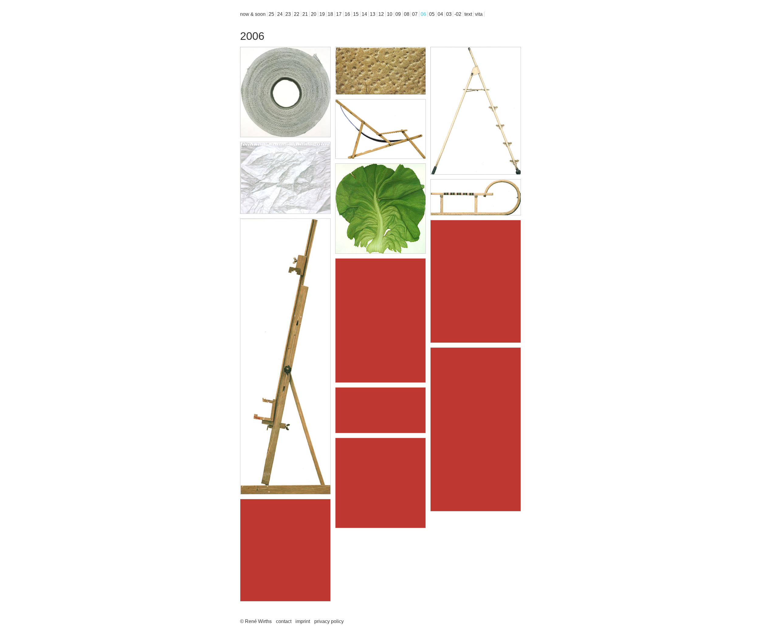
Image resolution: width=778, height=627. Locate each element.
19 (322, 14)
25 (271, 14)
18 (330, 14)
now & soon (253, 14)
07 (415, 14)
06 (423, 14)
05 (432, 14)
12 (381, 14)
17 (339, 14)
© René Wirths (256, 621)
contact (283, 621)
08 (406, 14)
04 (440, 14)
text (468, 14)
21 (305, 14)
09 (398, 14)
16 (347, 14)
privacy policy (329, 621)
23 (288, 14)
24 (280, 14)
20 (313, 14)
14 (364, 14)
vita (479, 14)
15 (356, 14)
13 (372, 14)
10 (389, 14)
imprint (302, 621)
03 (449, 14)
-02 (457, 14)
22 (296, 14)
